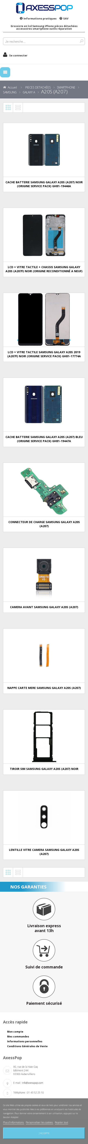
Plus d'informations (13, 1122)
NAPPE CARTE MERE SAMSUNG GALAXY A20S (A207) (44, 688)
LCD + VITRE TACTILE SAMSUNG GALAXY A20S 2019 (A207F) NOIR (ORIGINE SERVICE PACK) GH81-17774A (44, 354)
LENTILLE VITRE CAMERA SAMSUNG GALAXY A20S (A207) (44, 852)
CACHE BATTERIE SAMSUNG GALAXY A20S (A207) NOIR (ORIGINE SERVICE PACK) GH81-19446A (44, 184)
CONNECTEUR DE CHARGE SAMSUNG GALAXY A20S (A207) (44, 524)
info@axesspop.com (32, 1083)
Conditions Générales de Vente (27, 1046)
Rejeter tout (61, 1122)
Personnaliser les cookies (39, 1122)
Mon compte (15, 1031)
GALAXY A (29, 92)
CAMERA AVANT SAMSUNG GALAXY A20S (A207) (44, 607)
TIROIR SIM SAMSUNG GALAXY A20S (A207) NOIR (44, 769)
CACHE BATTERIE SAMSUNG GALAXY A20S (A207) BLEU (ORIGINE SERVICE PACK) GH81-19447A (44, 439)
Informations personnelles (24, 1041)
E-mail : (17, 1083)
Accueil (12, 87)
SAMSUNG (10, 92)
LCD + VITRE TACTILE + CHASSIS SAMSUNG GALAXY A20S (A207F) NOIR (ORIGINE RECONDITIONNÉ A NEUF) (44, 269)
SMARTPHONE (66, 87)
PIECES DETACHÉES (38, 87)
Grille (8, 107)
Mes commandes (18, 1036)
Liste (18, 107)
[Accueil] (44, 8)
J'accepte (44, 1133)
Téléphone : (19, 1092)
